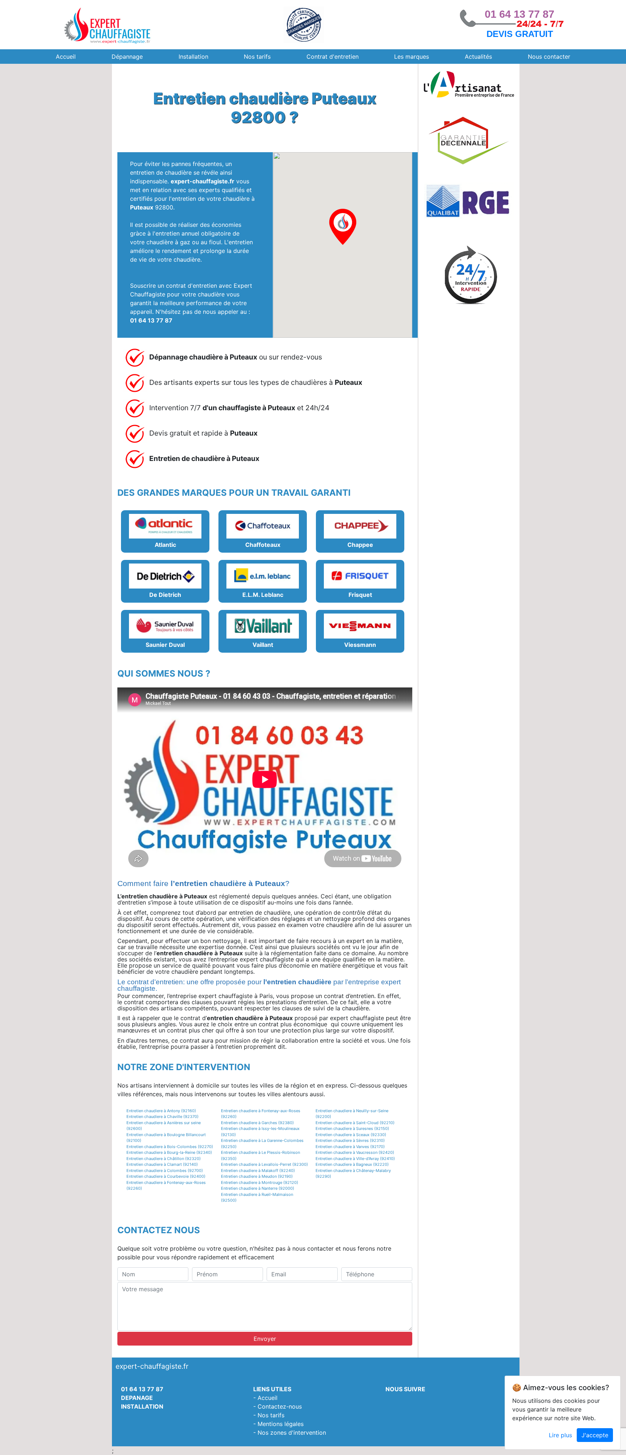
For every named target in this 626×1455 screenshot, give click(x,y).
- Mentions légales (278, 1423)
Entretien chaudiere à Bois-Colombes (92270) (169, 1146)
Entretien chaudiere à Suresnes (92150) (352, 1128)
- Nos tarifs (268, 1415)
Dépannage (127, 56)
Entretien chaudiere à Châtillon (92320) (163, 1158)
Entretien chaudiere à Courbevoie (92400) (165, 1176)
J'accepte (594, 1435)
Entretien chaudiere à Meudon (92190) (257, 1176)
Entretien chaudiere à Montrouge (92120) (259, 1182)
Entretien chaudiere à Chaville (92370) (162, 1116)
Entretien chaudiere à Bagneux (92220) (352, 1164)
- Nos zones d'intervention (289, 1432)
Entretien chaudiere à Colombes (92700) (164, 1170)
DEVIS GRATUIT (520, 34)
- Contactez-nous (277, 1406)
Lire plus (560, 1435)
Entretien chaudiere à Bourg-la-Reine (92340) (169, 1152)
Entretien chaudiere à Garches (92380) (257, 1122)
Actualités (478, 56)
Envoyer (265, 1338)
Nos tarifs (257, 56)
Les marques (411, 56)
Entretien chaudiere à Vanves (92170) (350, 1146)
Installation (193, 56)
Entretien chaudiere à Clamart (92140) (162, 1164)
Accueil (66, 56)
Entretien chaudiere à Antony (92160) (161, 1110)
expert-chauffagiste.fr (202, 181)
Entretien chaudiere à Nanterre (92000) (257, 1188)
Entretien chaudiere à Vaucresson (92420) (355, 1152)
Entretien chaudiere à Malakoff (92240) (258, 1170)
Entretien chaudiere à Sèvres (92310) (350, 1140)
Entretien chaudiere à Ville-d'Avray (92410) (355, 1158)
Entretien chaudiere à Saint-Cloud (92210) (355, 1122)
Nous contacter (549, 56)
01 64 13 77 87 (519, 14)
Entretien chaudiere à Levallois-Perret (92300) (264, 1164)
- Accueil (265, 1397)
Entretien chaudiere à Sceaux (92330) (351, 1134)
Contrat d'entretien (332, 56)
